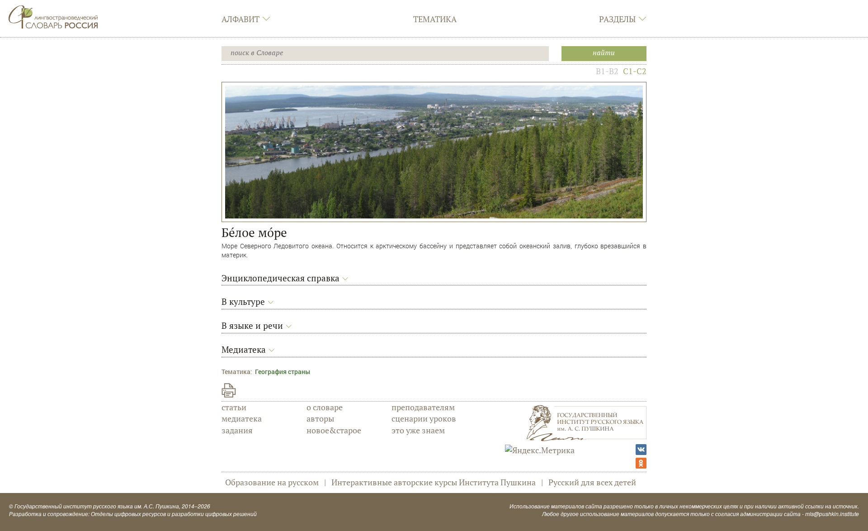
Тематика (435, 19)
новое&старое (334, 430)
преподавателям (423, 407)
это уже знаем (418, 430)
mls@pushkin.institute (832, 513)
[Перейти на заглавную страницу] (53, 15)
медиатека (242, 418)
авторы (320, 418)
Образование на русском (272, 482)
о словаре (325, 407)
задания (237, 430)
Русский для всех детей (592, 482)
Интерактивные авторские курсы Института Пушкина (433, 482)
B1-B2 (607, 71)
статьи (234, 407)
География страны (282, 371)
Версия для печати (229, 390)
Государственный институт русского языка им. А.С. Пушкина (96, 506)
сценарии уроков (424, 418)
